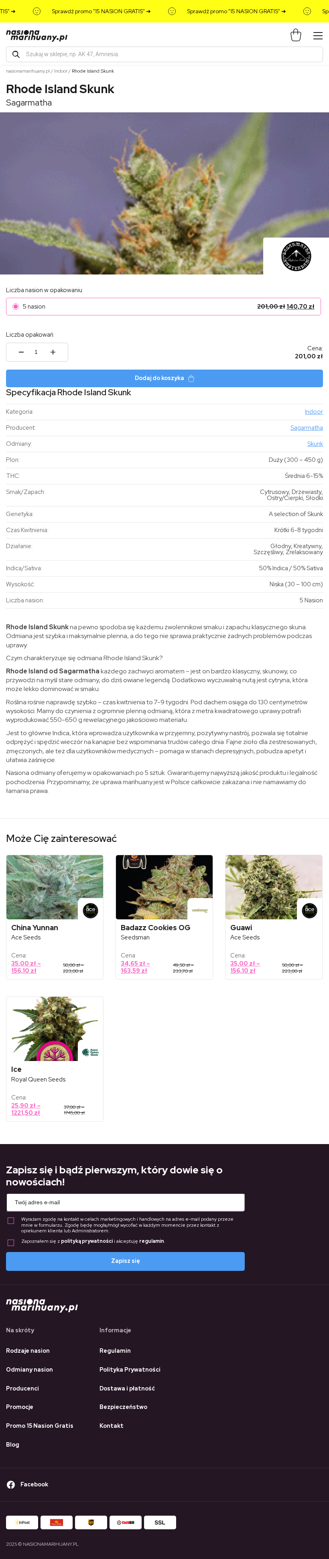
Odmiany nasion (29, 1369)
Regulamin (115, 1350)
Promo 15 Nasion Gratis (39, 1425)
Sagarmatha (29, 102)
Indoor (60, 71)
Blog (12, 1444)
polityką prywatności (87, 1241)
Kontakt (112, 1425)
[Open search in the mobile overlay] (164, 54)
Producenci (22, 1388)
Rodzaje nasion (28, 1350)
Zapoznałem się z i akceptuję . (93, 1241)
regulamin (151, 1241)
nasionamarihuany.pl (28, 71)
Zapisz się (125, 1260)
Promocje (19, 1407)
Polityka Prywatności (130, 1369)
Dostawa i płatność (127, 1388)
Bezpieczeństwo (123, 1407)
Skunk (315, 444)
